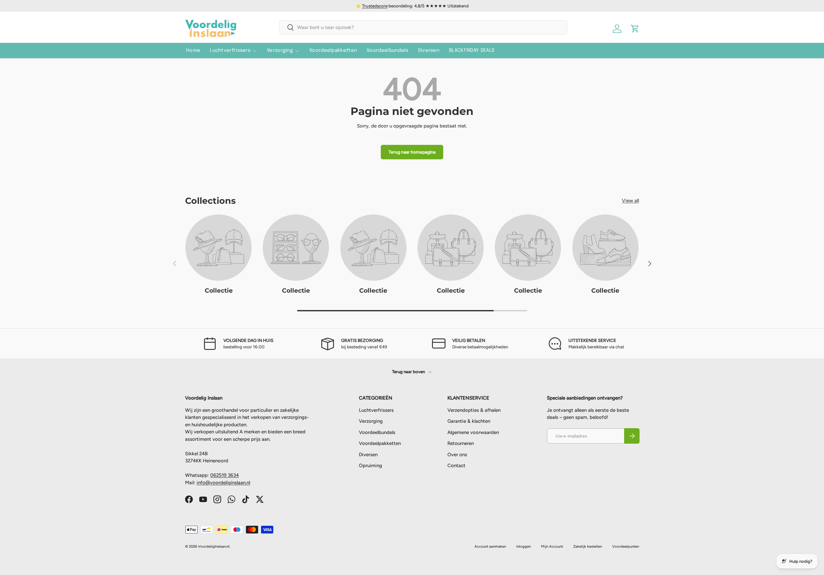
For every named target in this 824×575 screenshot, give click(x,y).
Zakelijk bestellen (587, 546)
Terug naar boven (409, 371)
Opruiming (370, 465)
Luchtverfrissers (230, 50)
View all (630, 200)
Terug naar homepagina (412, 152)
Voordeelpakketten (333, 50)
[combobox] (423, 27)
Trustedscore (375, 5)
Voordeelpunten (625, 546)
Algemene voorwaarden (473, 432)
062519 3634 (224, 475)
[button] (635, 29)
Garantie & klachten (468, 421)
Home (193, 50)
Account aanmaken (490, 546)
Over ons (457, 454)
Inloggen (523, 546)
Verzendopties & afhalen (474, 410)
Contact (456, 465)
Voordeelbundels (387, 50)
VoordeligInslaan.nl (213, 546)
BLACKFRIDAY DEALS (471, 50)
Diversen (428, 50)
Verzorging (280, 50)
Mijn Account (552, 546)
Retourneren (460, 443)
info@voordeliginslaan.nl (223, 482)
